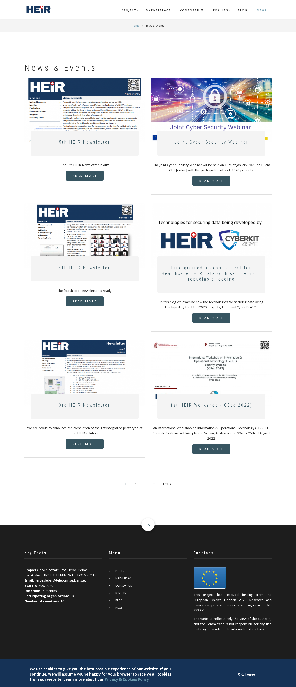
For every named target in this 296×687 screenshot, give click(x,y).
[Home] (38, 9)
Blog (242, 10)
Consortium (192, 10)
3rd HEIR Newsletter (84, 405)
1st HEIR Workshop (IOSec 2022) (211, 405)
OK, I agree (246, 674)
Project (129, 10)
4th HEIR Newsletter (84, 267)
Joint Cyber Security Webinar (211, 142)
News (262, 10)
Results (220, 10)
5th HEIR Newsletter (84, 142)
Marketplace (158, 10)
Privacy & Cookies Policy (126, 679)
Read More (84, 175)
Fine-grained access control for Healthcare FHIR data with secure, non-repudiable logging (211, 273)
